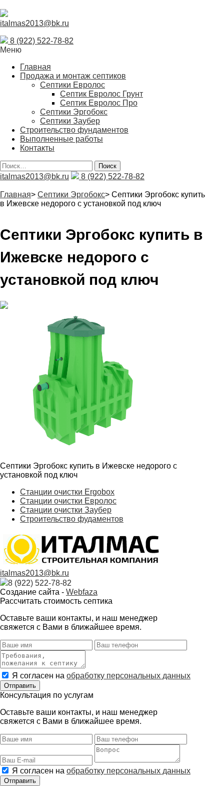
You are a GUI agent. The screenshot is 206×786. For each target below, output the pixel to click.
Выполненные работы (61, 139)
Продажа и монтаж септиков (73, 76)
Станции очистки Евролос (68, 501)
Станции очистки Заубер (66, 510)
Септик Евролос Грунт (101, 94)
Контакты (37, 148)
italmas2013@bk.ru (34, 23)
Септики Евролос (72, 85)
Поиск (107, 166)
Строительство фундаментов (74, 130)
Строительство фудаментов (72, 519)
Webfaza (82, 592)
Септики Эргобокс (74, 112)
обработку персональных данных (128, 675)
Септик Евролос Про (99, 103)
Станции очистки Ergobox (67, 492)
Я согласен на (101, 675)
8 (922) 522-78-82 (41, 41)
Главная (35, 67)
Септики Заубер (70, 121)
